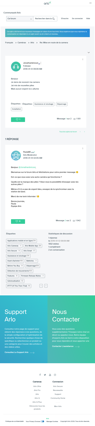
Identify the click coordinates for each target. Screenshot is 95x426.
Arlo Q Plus (37, 402)
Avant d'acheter (13, 261)
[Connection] (84, 132)
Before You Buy (13, 266)
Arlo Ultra (37, 386)
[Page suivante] (46, 286)
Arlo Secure (12, 251)
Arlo (32, 43)
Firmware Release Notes (31, 276)
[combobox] (45, 18)
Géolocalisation (13, 281)
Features (10, 276)
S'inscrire (64, 18)
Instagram (55, 374)
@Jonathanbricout (27, 167)
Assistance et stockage (43, 104)
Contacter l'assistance (62, 346)
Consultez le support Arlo (16, 352)
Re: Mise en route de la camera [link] (54, 43)
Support (58, 394)
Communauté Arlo (12, 13)
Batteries (30, 261)
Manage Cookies (52, 421)
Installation (16, 109)
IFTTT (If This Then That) (17, 286)
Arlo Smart (28, 251)
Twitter (45, 374)
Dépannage (61, 104)
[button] (83, 59)
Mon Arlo (58, 406)
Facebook (40, 374)
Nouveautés (58, 390)
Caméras (22, 43)
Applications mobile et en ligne (20, 241)
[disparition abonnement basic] (80, 132)
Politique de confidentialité (14, 421)
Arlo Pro (37, 390)
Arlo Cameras (12, 246)
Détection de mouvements (18, 271)
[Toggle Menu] (90, 3)
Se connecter (77, 18)
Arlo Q (37, 398)
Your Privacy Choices (33, 421)
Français (9, 43)
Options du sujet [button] (88, 53)
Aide (88, 18)
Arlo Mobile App (31, 246)
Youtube (50, 374)
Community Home (58, 398)
